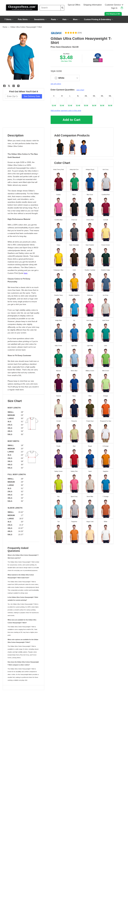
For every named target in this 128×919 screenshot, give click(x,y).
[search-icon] (62, 7)
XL (78, 96)
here (25, 273)
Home (5, 27)
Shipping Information (92, 5)
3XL (94, 96)
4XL (102, 96)
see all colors (56, 84)
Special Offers (74, 5)
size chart (80, 90)
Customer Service (113, 5)
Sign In (114, 8)
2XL (86, 96)
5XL (110, 96)
